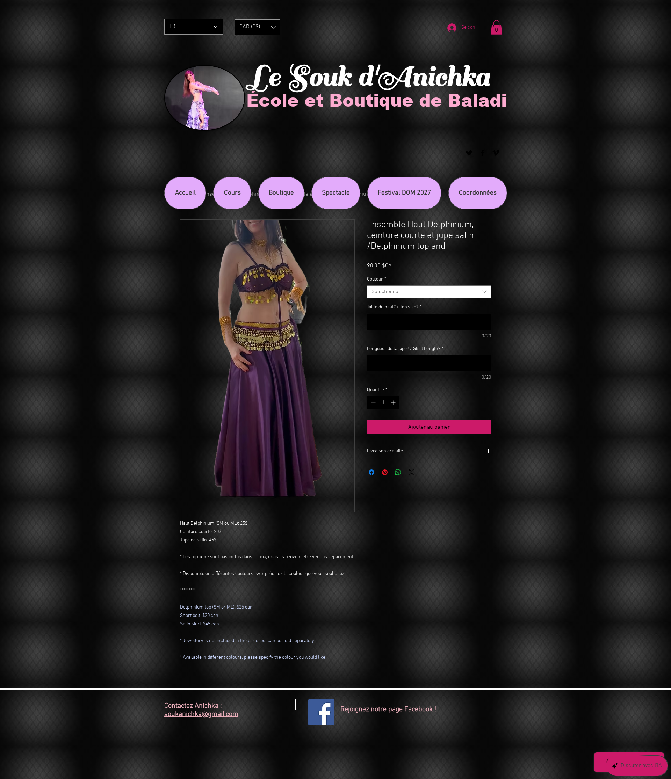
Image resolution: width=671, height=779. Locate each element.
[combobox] (429, 292)
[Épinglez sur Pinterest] (385, 472)
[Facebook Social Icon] (321, 712)
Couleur (376, 279)
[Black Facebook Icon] (482, 152)
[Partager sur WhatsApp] (398, 472)
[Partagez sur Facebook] (371, 472)
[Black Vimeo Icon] (495, 152)
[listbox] (257, 27)
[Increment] (393, 402)
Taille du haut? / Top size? (394, 307)
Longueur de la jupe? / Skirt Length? (405, 349)
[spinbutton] (383, 402)
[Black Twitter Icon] (469, 152)
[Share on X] (411, 472)
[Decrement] (372, 402)
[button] (257, 27)
